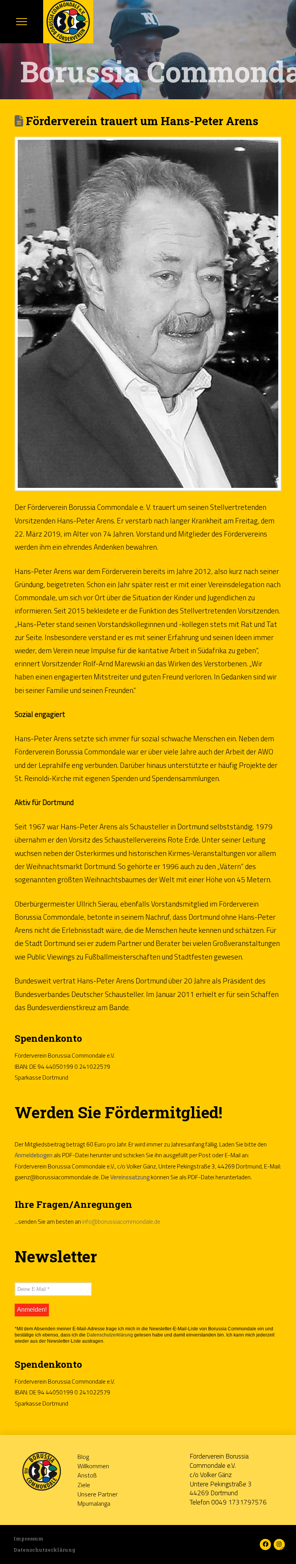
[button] (21, 21)
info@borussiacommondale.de (121, 1221)
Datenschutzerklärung (110, 1335)
